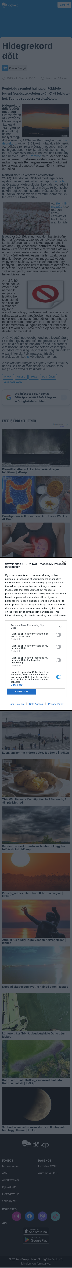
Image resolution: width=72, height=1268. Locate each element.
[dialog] (36, 634)
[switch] (58, 635)
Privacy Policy (55, 704)
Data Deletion (16, 704)
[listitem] (36, 626)
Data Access (36, 704)
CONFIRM (21, 691)
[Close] (65, 564)
